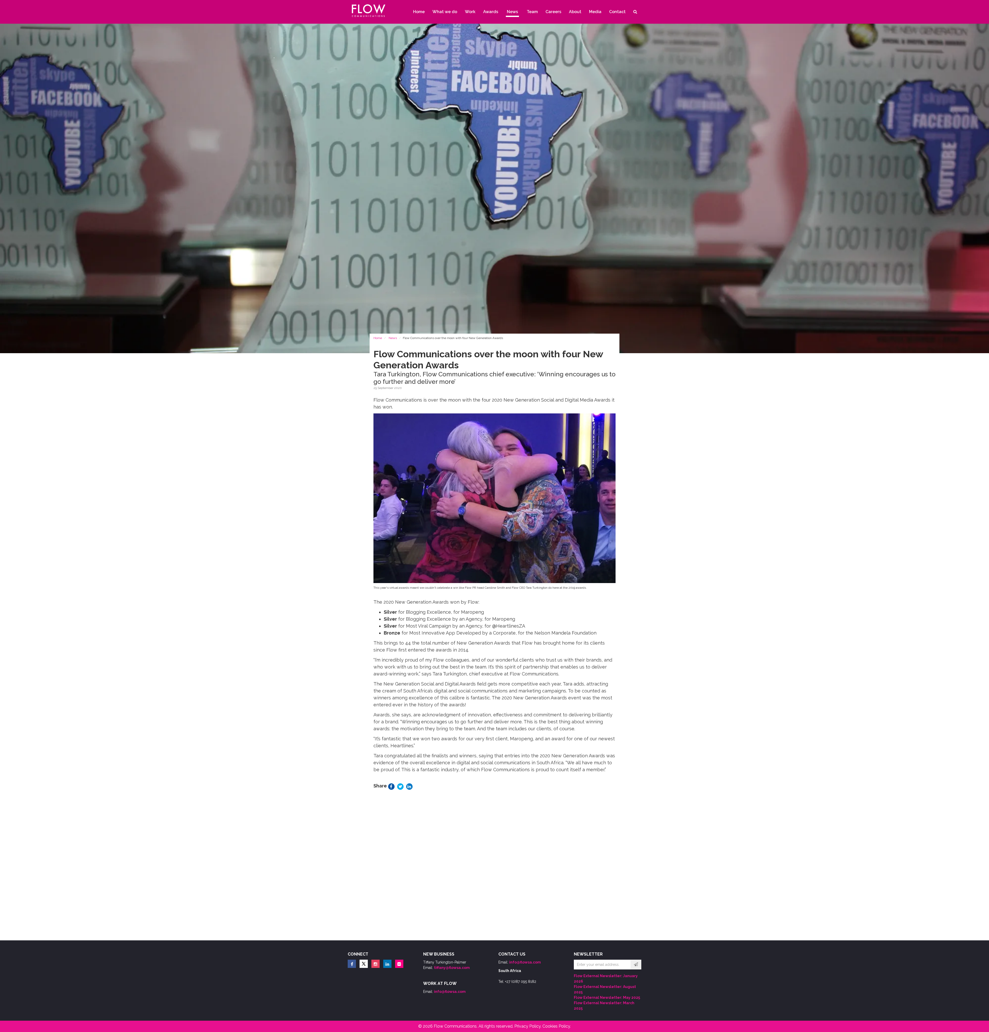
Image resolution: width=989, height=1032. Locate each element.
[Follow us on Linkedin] (387, 964)
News (393, 338)
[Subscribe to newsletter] (635, 964)
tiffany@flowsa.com (452, 968)
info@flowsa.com (450, 992)
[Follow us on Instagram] (375, 964)
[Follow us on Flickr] (399, 964)
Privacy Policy (527, 1026)
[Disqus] (494, 866)
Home (377, 338)
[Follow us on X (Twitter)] (364, 964)
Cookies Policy (556, 1026)
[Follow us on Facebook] (352, 964)
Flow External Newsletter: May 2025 (607, 997)
